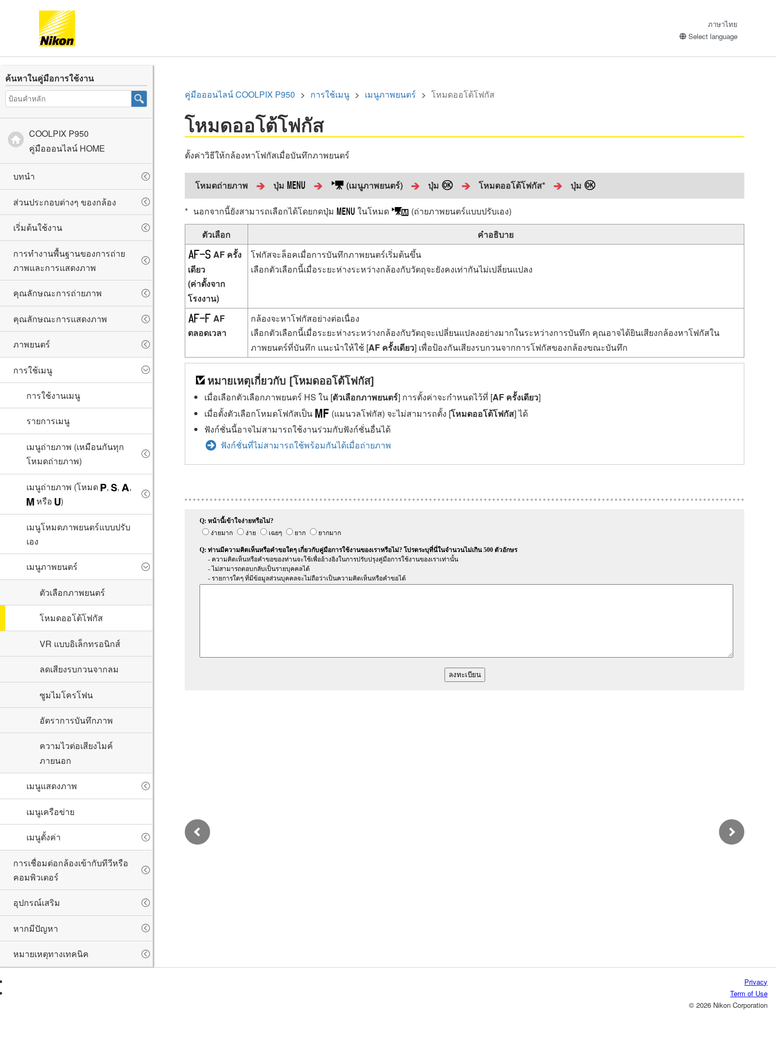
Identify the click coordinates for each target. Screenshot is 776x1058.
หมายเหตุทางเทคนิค (51, 954)
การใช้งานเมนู (53, 395)
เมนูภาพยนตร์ (52, 566)
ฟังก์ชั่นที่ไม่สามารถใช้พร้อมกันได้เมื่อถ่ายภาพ (306, 445)
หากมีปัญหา (35, 928)
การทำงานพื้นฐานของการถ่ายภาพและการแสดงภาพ (69, 260)
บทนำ (24, 176)
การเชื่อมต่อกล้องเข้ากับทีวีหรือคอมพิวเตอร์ (70, 870)
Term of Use (749, 993)
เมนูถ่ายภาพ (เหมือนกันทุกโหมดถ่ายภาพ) (75, 454)
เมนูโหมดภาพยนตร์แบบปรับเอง (78, 534)
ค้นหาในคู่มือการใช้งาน (49, 78)
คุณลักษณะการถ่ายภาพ (57, 293)
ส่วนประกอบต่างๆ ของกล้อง (64, 202)
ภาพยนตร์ (31, 344)
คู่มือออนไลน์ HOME (67, 140)
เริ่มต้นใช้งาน (37, 227)
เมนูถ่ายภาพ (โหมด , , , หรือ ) (78, 494)
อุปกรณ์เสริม (36, 902)
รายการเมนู (48, 421)
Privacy (756, 982)
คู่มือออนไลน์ (240, 94)
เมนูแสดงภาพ (51, 786)
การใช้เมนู (32, 370)
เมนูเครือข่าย (50, 812)
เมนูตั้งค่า (43, 837)
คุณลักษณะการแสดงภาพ (60, 319)
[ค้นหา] (139, 98)
